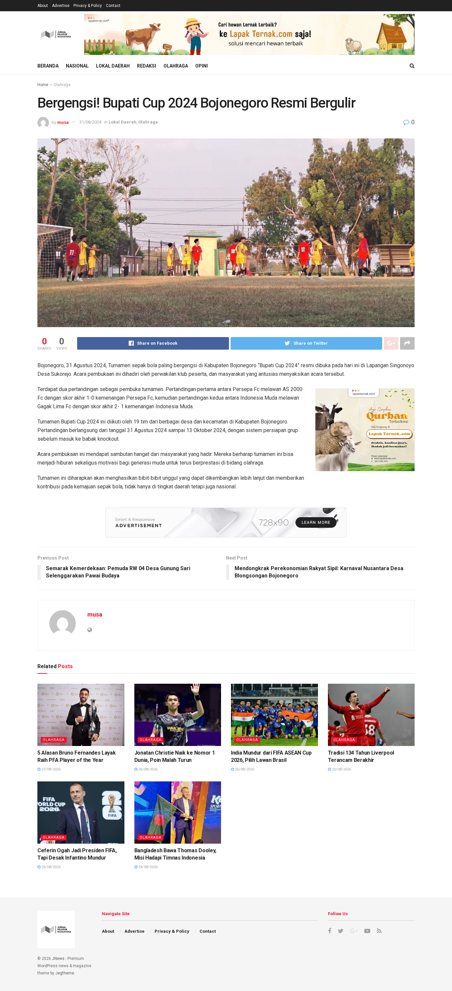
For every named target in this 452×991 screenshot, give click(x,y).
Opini (201, 66)
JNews (58, 958)
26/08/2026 (147, 769)
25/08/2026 (341, 769)
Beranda (48, 66)
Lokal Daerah (113, 66)
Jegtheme (64, 973)
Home (42, 84)
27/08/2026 (50, 769)
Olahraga (175, 66)
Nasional (77, 66)
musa (63, 122)
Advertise (60, 5)
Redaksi (146, 66)
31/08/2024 (90, 122)
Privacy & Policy (87, 5)
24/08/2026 (147, 867)
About (42, 5)
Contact (113, 5)
